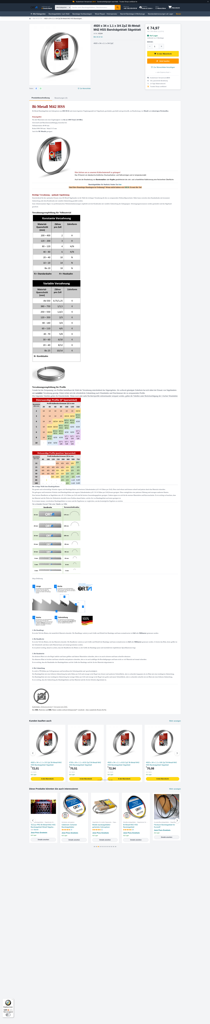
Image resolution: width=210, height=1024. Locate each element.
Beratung (180, 14)
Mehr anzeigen (175, 721)
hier (120, 184)
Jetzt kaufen (164, 61)
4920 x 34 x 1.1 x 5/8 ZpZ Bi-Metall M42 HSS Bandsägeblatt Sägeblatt (161, 763)
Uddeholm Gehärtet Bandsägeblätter (69, 826)
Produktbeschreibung (41, 98)
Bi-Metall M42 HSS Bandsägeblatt (130, 826)
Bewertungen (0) (61, 98)
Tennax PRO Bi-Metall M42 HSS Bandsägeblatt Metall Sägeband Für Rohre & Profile (43, 826)
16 (133, 830)
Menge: (150, 42)
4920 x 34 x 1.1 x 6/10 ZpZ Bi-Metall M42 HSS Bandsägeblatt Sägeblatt (123, 763)
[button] (177, 753)
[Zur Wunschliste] (63, 727)
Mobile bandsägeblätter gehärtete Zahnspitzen (101, 826)
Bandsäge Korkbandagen (82, 14)
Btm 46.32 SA (37, 18)
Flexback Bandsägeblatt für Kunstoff (164, 826)
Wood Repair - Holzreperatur (106, 14)
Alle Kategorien (39, 14)
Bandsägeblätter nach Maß (59, 14)
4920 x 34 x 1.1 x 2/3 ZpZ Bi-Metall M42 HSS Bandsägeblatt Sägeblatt (46, 763)
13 (71, 830)
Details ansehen (43, 840)
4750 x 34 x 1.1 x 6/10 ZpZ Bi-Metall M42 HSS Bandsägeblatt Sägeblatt (85, 763)
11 (102, 830)
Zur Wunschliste (85, 88)
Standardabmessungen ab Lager (160, 14)
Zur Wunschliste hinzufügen (164, 67)
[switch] (8, 1014)
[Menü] (12, 999)
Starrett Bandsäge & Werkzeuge (132, 14)
